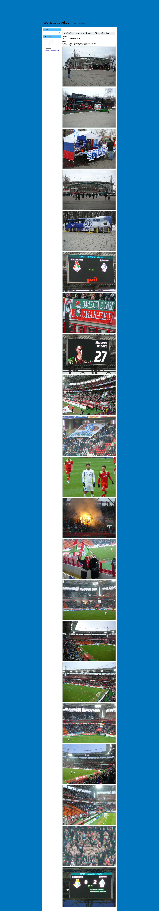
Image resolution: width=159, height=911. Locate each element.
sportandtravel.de (56, 22)
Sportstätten (49, 46)
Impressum (47, 50)
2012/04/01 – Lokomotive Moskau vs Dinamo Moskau (86, 33)
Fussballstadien (49, 41)
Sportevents (48, 44)
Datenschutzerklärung (55, 50)
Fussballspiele (49, 39)
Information (48, 48)
